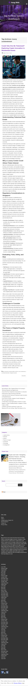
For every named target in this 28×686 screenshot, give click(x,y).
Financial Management (19, 471)
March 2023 (3, 601)
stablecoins (9, 552)
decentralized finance (5, 545)
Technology (5, 443)
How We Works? (4, 521)
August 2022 (3, 612)
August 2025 (3, 569)
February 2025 (4, 575)
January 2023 (4, 604)
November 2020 (4, 639)
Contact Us (3, 523)
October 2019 (4, 652)
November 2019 (4, 651)
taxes (14, 552)
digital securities (15, 371)
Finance (5, 438)
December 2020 (4, 638)
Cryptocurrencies (4, 540)
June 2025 (3, 571)
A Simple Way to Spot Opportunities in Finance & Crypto (14, 401)
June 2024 (3, 585)
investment (5, 441)
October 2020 (4, 641)
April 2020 (3, 648)
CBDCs (2, 539)
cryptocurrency (6, 435)
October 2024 (4, 581)
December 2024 (4, 578)
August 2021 (3, 628)
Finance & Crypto (7, 440)
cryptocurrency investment (7, 543)
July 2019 (3, 657)
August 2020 (3, 644)
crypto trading (23, 543)
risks (6, 552)
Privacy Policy (4, 524)
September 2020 (4, 642)
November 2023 (4, 594)
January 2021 (4, 636)
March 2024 (3, 590)
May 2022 (3, 614)
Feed (4, 492)
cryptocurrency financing (21, 542)
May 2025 (3, 572)
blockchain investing (8, 371)
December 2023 (4, 593)
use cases (10, 553)
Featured (5, 436)
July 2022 (3, 613)
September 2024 (4, 582)
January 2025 (4, 577)
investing (15, 549)
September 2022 (4, 610)
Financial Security (12, 472)
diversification (9, 546)
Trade (2, 518)
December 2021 (4, 622)
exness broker (13, 548)
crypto (24, 539)
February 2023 (4, 603)
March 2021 (3, 633)
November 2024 (4, 580)
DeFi (11, 545)
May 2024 (3, 587)
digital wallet (3, 546)
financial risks (4, 549)
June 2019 (3, 658)
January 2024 (4, 591)
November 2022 (4, 607)
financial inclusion (23, 548)
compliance (20, 539)
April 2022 (3, 616)
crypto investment (16, 543)
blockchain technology (20, 537)
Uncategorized (6, 444)
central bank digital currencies (11, 539)
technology (17, 552)
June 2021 (3, 630)
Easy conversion (16, 546)
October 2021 (4, 625)
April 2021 (3, 632)
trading (6, 553)
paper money (21, 550)
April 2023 (3, 600)
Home (2, 517)
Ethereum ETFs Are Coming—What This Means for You (14, 408)
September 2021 (4, 626)
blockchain (12, 537)
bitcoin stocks (7, 537)
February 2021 (4, 635)
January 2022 (4, 620)
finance (17, 548)
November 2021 (4, 623)
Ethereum (7, 548)
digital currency (21, 545)
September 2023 (4, 596)
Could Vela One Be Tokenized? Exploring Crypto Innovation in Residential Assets (13, 48)
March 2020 (3, 649)
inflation (11, 549)
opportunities (15, 550)
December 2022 (4, 606)
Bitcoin (2, 537)
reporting (3, 552)
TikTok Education (20, 472)
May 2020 (3, 647)
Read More (24, 375)
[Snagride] (14, 3)
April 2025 (3, 574)
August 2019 (3, 655)
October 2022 (4, 609)
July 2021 (3, 629)
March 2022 (3, 617)
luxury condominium (22, 371)
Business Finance (15, 469)
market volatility (9, 550)
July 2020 (3, 645)
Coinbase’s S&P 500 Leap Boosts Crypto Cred (12, 406)
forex (8, 549)
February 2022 (4, 619)
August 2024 (3, 584)
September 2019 (4, 654)
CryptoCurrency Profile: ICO (7, 520)
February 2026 (4, 568)
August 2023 (3, 597)
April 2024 (3, 588)
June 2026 (3, 566)
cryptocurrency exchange (9, 542)
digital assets (15, 545)
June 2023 (3, 598)
